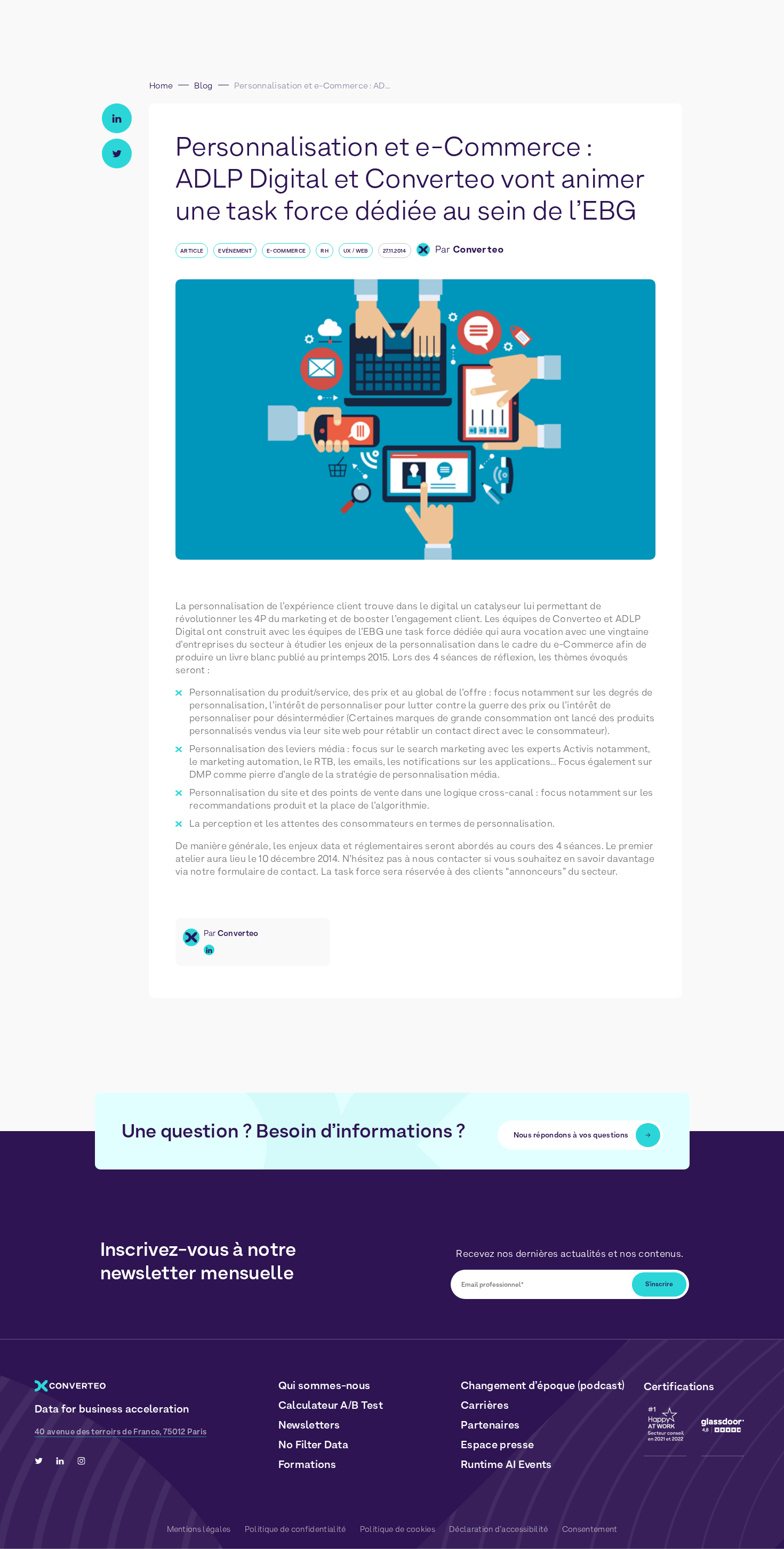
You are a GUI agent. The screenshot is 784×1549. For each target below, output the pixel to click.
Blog (203, 85)
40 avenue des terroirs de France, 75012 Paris (120, 1432)
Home (161, 85)
